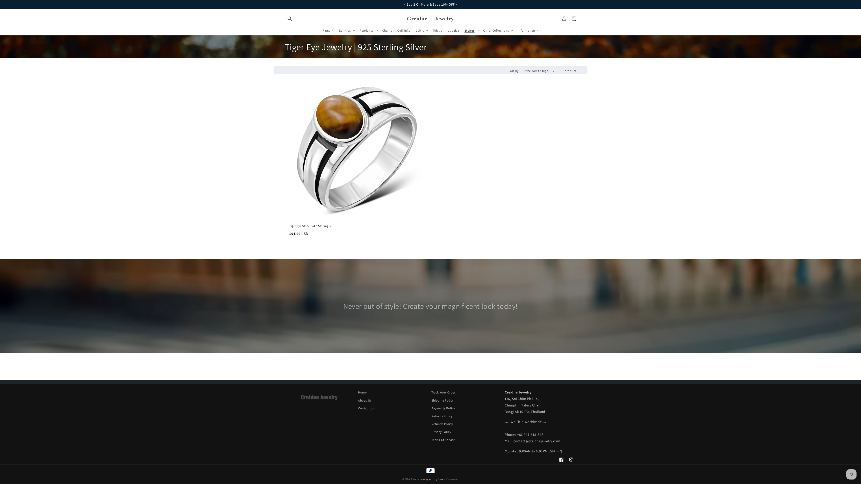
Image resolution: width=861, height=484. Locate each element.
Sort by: (514, 71)
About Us (365, 400)
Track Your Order (443, 392)
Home (362, 392)
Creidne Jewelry (419, 479)
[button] (290, 19)
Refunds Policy (442, 424)
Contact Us (366, 408)
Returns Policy (441, 416)
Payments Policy (443, 408)
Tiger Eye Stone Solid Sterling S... (311, 226)
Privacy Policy (441, 432)
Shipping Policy (442, 400)
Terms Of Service (443, 440)
